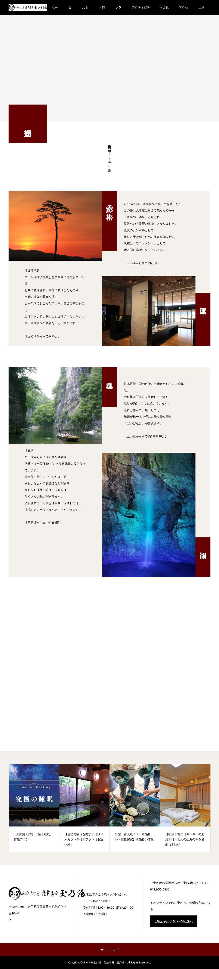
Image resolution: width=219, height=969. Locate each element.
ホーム (55, 10)
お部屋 (102, 10)
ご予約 (201, 10)
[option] (34, 808)
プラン (118, 10)
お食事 (85, 10)
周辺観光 (164, 10)
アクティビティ (141, 10)
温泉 (69, 10)
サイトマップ (109, 950)
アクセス (183, 10)
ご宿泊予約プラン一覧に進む (173, 921)
